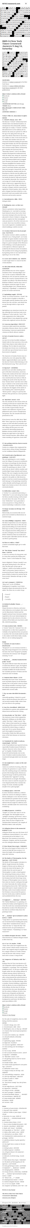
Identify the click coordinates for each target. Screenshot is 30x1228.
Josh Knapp (23, 1202)
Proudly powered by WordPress (10, 1226)
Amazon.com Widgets (9, 1197)
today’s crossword (14, 82)
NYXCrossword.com (11, 3)
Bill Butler (15, 1202)
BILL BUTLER (6, 108)
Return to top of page (8, 1015)
